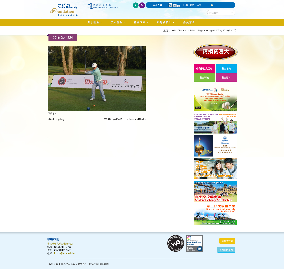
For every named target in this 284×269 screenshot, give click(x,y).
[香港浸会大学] (102, 6)
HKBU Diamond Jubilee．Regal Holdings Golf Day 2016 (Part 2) (204, 30)
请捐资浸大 (227, 241)
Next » (142, 119)
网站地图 (104, 264)
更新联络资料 (226, 249)
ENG (185, 5)
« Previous (132, 119)
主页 (165, 30)
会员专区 (157, 5)
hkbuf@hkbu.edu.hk (64, 253)
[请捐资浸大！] (215, 52)
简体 (199, 5)
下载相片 (52, 113)
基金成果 (140, 22)
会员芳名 (189, 22)
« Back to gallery (56, 119)
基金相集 (226, 68)
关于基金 (93, 22)
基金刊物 (204, 77)
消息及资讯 (164, 22)
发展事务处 (81, 264)
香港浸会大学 (68, 264)
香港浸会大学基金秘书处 (60, 243)
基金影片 (226, 77)
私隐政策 (93, 264)
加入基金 (116, 22)
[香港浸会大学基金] (67, 8)
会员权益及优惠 (204, 68)
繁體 (192, 5)
